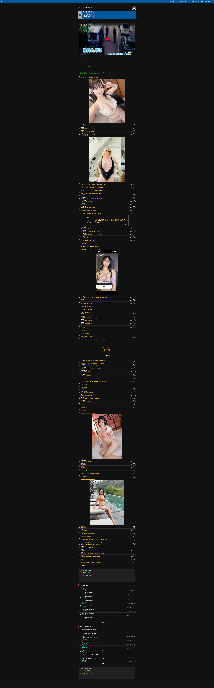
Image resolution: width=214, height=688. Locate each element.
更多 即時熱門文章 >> (107, 663)
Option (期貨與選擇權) (87, 4)
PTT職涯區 (80, 4)
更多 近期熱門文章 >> (107, 622)
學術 (85, 570)
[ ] (84, 589)
